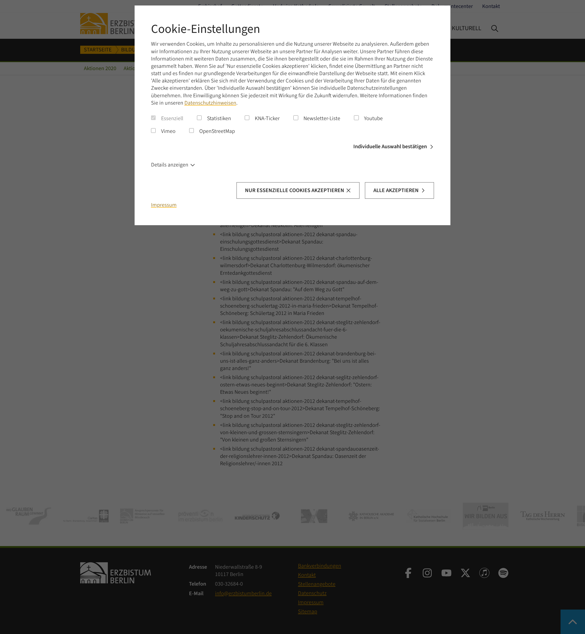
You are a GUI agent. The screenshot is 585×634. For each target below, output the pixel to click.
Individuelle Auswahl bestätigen (390, 147)
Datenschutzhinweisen (210, 103)
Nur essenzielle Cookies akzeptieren (294, 190)
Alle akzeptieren (396, 190)
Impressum (164, 205)
